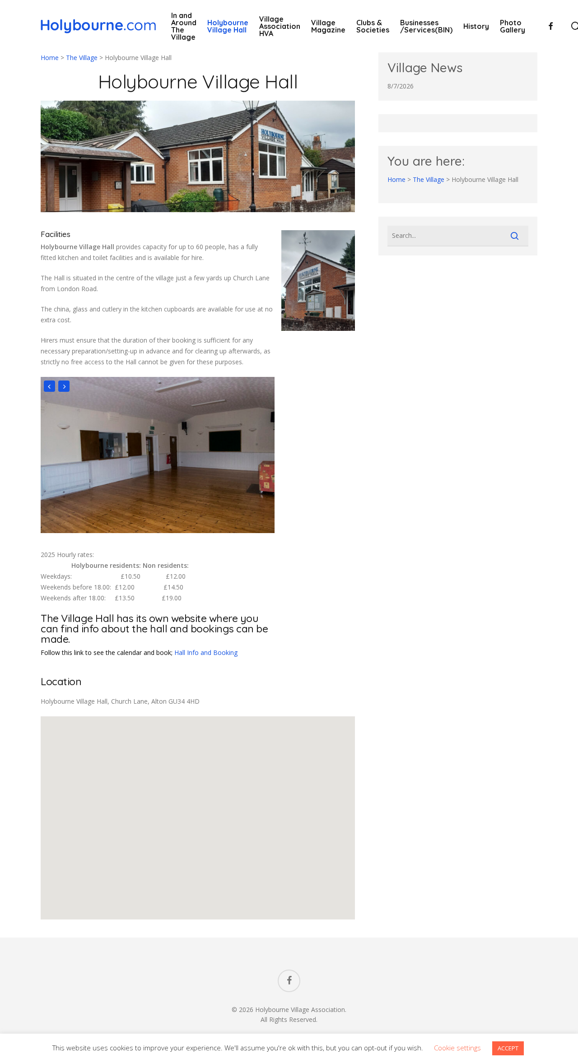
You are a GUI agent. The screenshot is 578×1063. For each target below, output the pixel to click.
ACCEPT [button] (508, 1048)
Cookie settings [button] (457, 1047)
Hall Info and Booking (206, 652)
